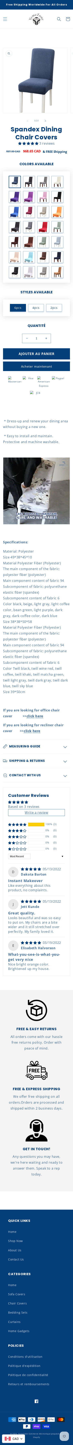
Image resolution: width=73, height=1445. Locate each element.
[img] (31, 869)
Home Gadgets (18, 1331)
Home (12, 1232)
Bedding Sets (17, 1312)
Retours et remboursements (28, 1384)
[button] (5, 19)
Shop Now (15, 1241)
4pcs (36, 308)
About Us (14, 1250)
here (39, 716)
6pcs (17, 308)
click (30, 716)
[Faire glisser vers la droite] (45, 120)
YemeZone (23, 1434)
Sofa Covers (16, 1294)
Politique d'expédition (24, 1366)
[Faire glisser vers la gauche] (27, 120)
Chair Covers (17, 1303)
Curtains (14, 1322)
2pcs (54, 308)
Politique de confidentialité (28, 1375)
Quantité (36, 325)
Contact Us (16, 1259)
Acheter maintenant (36, 366)
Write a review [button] (36, 812)
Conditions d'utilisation (25, 1357)
